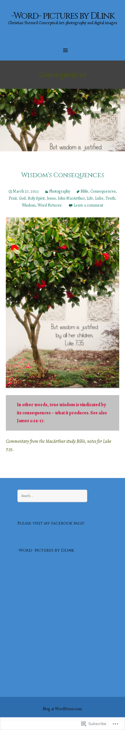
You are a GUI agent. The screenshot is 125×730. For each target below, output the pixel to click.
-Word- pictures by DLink (45, 550)
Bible (84, 191)
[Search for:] (52, 495)
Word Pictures (50, 205)
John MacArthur (71, 198)
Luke (99, 198)
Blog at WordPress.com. (63, 709)
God (22, 198)
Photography (59, 191)
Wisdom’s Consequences (62, 175)
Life (90, 198)
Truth (110, 198)
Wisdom (28, 205)
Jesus (51, 198)
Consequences (103, 191)
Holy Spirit (36, 198)
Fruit (13, 198)
